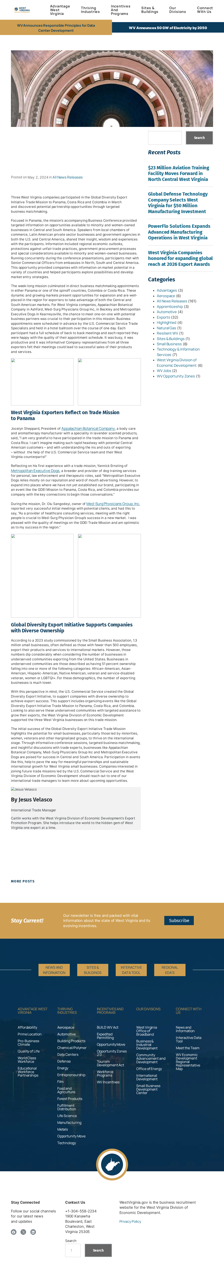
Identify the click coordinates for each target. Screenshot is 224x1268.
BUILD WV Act (108, 1027)
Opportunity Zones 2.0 (112, 1053)
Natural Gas (166, 327)
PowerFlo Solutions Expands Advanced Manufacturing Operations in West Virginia (179, 232)
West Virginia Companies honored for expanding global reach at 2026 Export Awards (180, 258)
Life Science (67, 1115)
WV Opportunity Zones (176, 376)
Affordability (27, 1027)
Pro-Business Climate (28, 1042)
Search (199, 138)
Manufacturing (69, 1122)
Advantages (167, 290)
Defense (64, 1061)
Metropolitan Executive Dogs (35, 470)
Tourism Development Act (110, 1063)
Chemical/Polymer (72, 1047)
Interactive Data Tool (188, 1039)
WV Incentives (108, 1082)
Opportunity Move (71, 1136)
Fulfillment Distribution (66, 1107)
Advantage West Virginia (33, 1011)
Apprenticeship (170, 306)
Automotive (167, 311)
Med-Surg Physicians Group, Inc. (113, 503)
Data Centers (67, 1054)
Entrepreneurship (71, 1074)
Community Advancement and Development (150, 1058)
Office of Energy (149, 1068)
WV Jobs (164, 370)
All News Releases (67, 177)
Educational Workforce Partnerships (28, 1072)
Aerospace (166, 295)
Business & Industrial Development (147, 1045)
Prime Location (30, 1034)
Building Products (71, 1040)
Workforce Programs (105, 1073)
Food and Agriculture (66, 1090)
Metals (62, 1129)
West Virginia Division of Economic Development (177, 362)
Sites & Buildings (170, 338)
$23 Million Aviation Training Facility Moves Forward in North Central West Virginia (178, 173)
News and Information (185, 1029)
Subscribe (179, 920)
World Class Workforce (27, 1060)
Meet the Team (188, 1047)
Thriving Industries (67, 1011)
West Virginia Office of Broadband (146, 1031)
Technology (66, 1142)
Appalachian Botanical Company (88, 428)
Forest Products (69, 1098)
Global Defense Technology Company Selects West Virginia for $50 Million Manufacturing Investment (178, 202)
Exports (163, 317)
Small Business (169, 343)
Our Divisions (148, 1009)
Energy (62, 1068)
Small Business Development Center (148, 1089)
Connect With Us (188, 1011)
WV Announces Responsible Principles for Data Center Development (56, 28)
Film (60, 1081)
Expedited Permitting (105, 1036)
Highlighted (166, 322)
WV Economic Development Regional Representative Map (188, 1061)
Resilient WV (167, 333)
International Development (147, 1077)
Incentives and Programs (110, 1011)
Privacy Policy (130, 1221)
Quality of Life (29, 1051)
